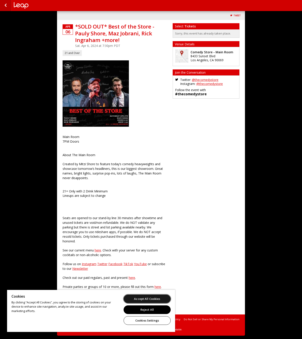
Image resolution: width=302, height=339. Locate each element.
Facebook (115, 264)
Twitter (102, 264)
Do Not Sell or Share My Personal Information (211, 319)
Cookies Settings (147, 320)
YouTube (140, 264)
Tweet (237, 15)
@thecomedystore (205, 80)
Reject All (147, 310)
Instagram (89, 264)
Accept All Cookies (147, 299)
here (98, 250)
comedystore (36, 5)
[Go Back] (5, 5)
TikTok (128, 264)
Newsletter (80, 268)
